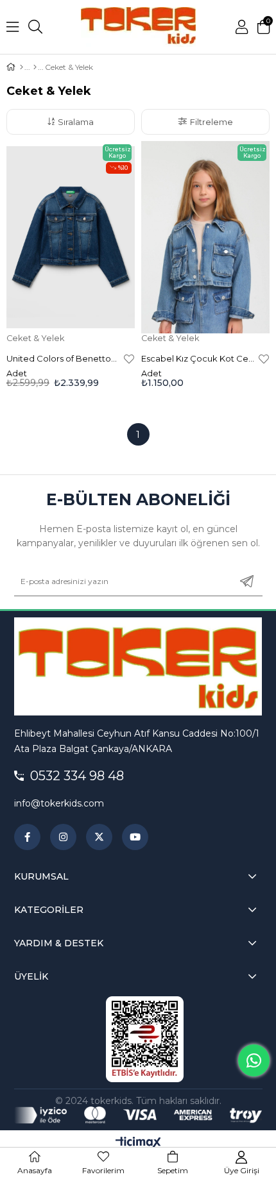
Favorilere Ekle (129, 358)
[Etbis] (145, 1039)
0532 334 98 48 (77, 775)
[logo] (138, 666)
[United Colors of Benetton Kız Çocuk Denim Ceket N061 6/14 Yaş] (70, 237)
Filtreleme (211, 122)
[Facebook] (27, 837)
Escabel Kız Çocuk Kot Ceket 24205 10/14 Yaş (198, 358)
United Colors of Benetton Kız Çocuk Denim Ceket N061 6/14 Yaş (63, 358)
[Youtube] (135, 837)
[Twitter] (99, 837)
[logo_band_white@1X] (138, 1115)
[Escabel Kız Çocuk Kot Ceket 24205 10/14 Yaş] (205, 237)
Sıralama (76, 122)
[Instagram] (63, 837)
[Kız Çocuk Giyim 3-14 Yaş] (35, 67)
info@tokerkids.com (59, 803)
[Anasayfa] (21, 67)
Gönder (247, 581)
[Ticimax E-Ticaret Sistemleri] (138, 1143)
